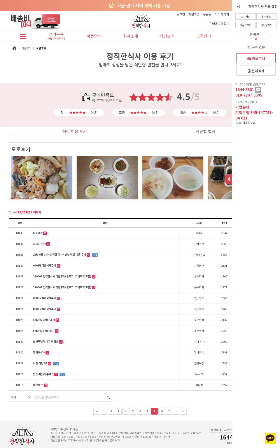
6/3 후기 (38, 233)
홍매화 (199, 233)
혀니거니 (199, 341)
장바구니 (258, 58)
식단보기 (167, 36)
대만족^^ (38, 385)
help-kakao (258, 90)
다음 (176, 411)
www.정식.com (192, 433)
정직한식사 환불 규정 (263, 6)
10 (168, 411)
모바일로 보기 (112, 440)
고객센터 (203, 36)
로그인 (181, 14)
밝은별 (199, 385)
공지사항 (245, 16)
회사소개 (130, 36)
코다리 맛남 (39, 244)
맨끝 (183, 411)
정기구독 (56, 36)
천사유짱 (199, 244)
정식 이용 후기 (74, 131)
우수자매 (199, 276)
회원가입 (194, 14)
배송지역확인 (220, 23)
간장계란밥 (199, 254)
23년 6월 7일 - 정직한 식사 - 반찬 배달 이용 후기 (60, 254)
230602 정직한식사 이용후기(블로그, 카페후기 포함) (62, 287)
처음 (96, 411)
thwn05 (199, 374)
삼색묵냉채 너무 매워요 (46, 341)
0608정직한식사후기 (45, 265)
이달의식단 (246, 25)
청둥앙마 (199, 265)
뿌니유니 (199, 352)
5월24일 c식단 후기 (44, 320)
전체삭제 (258, 70)
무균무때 (199, 320)
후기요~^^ (39, 352)
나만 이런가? (40, 363)
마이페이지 (267, 16)
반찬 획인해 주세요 (43, 374)
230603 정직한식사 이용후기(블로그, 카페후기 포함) (62, 276)
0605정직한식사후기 (45, 298)
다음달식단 (267, 25)
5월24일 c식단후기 (44, 330)
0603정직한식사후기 (45, 309)
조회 (223, 223)
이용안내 (94, 36)
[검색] (108, 397)
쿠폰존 (207, 14)
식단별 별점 (205, 131)
